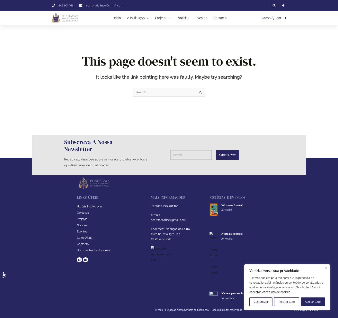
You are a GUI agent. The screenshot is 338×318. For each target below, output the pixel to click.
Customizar (261, 301)
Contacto (83, 244)
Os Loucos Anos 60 (232, 205)
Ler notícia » (227, 210)
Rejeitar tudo (287, 301)
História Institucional (89, 206)
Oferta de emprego (232, 234)
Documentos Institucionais (93, 250)
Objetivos (83, 212)
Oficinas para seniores (234, 293)
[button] (274, 5)
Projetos (82, 219)
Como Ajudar (85, 237)
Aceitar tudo (313, 301)
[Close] (326, 267)
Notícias (82, 225)
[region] (287, 287)
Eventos (82, 231)
